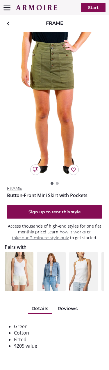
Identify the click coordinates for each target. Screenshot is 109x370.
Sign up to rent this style (54, 212)
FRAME (14, 188)
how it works (73, 232)
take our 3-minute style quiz (40, 237)
